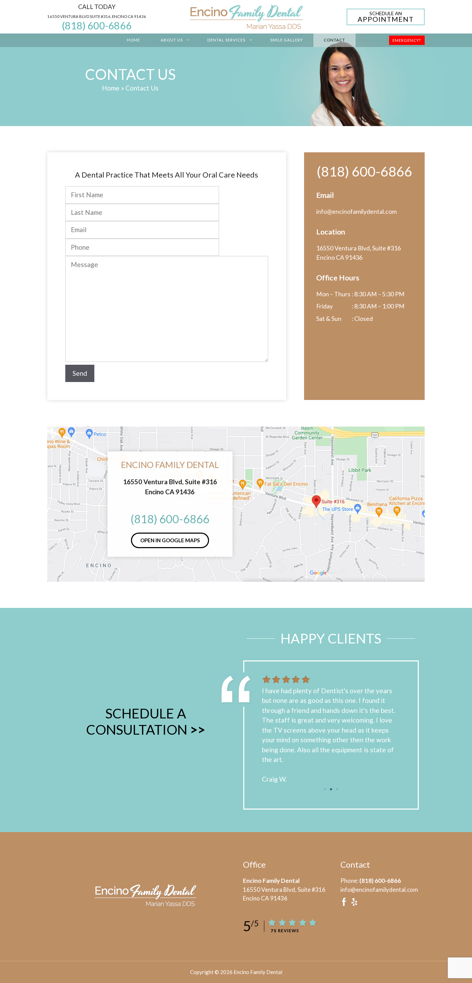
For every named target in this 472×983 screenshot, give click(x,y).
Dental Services (226, 40)
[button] (325, 789)
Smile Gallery (286, 40)
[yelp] (354, 904)
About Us (172, 40)
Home (133, 40)
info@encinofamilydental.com (356, 211)
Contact (334, 40)
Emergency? (407, 40)
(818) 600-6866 (97, 25)
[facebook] (344, 904)
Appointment (386, 17)
